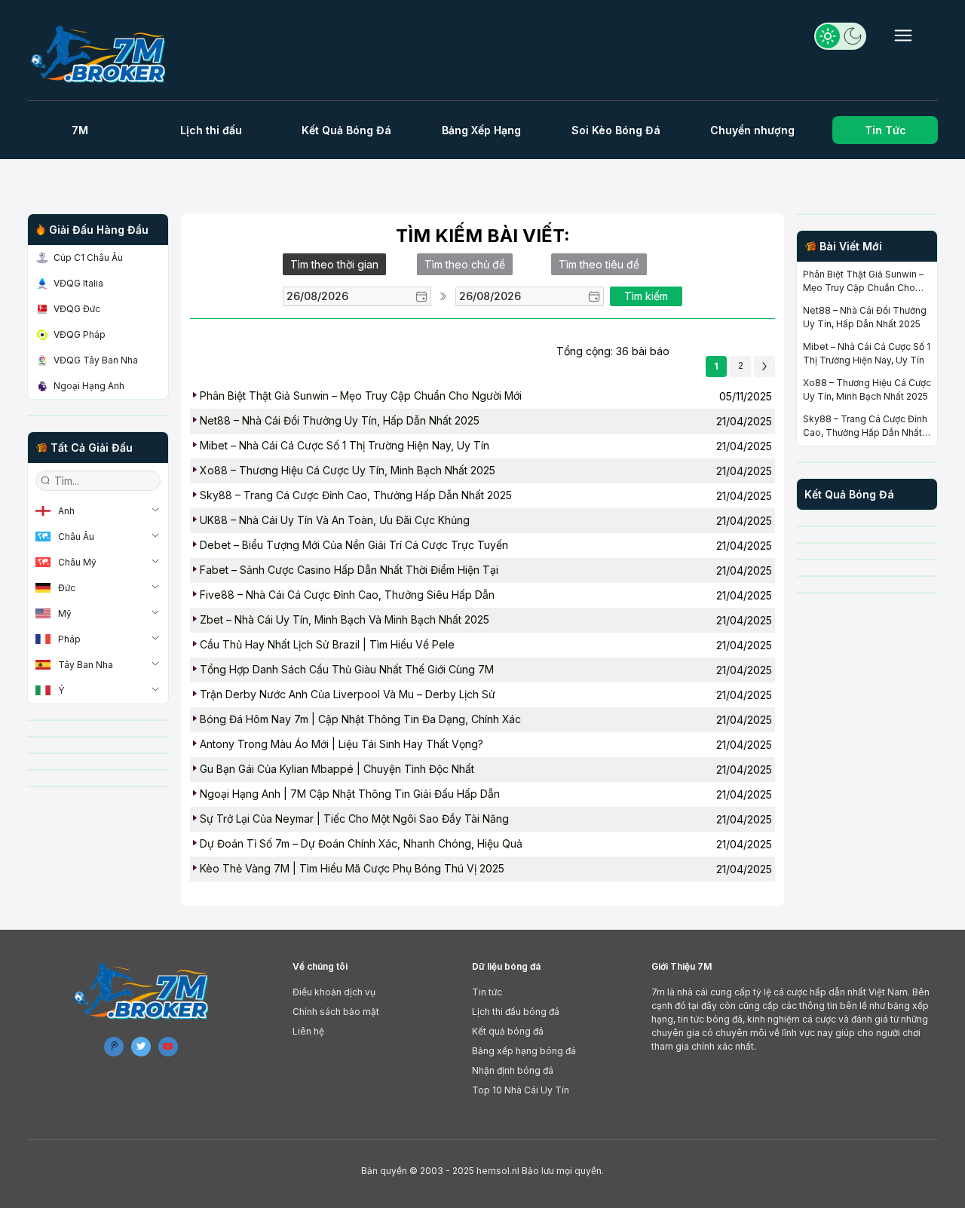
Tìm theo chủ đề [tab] (464, 264)
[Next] (764, 366)
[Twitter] (141, 1046)
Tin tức (487, 992)
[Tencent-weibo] (114, 1046)
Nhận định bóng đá (512, 1070)
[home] (104, 54)
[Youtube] (168, 1046)
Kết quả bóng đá (508, 1031)
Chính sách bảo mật (336, 1011)
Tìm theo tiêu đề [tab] (599, 264)
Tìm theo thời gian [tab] (334, 264)
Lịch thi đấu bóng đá (515, 1011)
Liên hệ (308, 1031)
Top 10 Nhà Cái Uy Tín (520, 1090)
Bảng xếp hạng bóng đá (524, 1050)
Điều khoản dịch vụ (334, 992)
